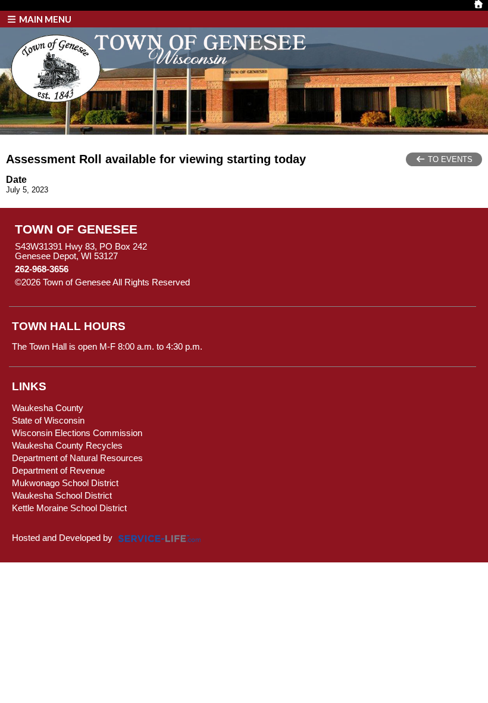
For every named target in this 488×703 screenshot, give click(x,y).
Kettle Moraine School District (69, 508)
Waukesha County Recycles (67, 445)
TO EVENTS (449, 159)
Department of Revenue (58, 470)
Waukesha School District (62, 495)
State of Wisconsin (48, 420)
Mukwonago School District (65, 483)
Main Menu (44, 19)
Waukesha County (47, 408)
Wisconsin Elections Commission (77, 433)
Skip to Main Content (241, 282)
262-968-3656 (41, 269)
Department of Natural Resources (77, 458)
